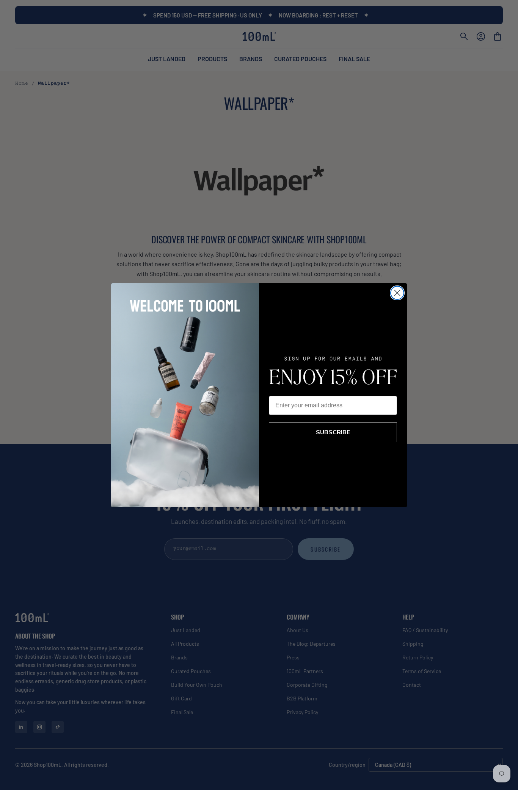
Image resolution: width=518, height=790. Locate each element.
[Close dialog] (397, 293)
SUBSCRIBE (333, 432)
